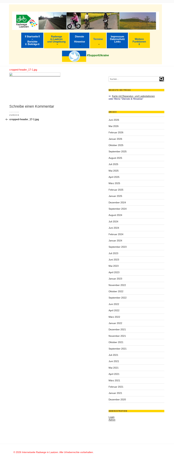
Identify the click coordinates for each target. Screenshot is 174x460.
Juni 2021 (114, 361)
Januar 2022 (115, 323)
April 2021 (114, 374)
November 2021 (117, 336)
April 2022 (114, 310)
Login (112, 417)
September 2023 (118, 246)
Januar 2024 (115, 240)
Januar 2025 (115, 196)
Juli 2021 (113, 355)
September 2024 (118, 208)
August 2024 (115, 215)
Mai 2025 (114, 170)
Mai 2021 (114, 367)
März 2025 (114, 183)
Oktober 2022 (116, 291)
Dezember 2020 (117, 399)
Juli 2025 (113, 164)
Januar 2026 (115, 139)
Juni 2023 (114, 259)
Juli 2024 (113, 221)
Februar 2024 (116, 234)
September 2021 (118, 348)
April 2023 (114, 272)
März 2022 (114, 317)
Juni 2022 (114, 304)
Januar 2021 (115, 393)
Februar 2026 (116, 132)
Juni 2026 (114, 119)
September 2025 (118, 151)
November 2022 (117, 285)
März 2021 (114, 380)
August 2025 (115, 158)
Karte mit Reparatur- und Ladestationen (133, 96)
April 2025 (114, 177)
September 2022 (118, 297)
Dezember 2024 (117, 202)
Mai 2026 (114, 126)
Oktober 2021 (116, 342)
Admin (112, 419)
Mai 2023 (114, 266)
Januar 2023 (115, 278)
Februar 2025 (116, 189)
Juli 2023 (113, 253)
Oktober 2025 (116, 145)
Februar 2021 (116, 386)
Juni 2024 (114, 227)
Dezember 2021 (117, 329)
